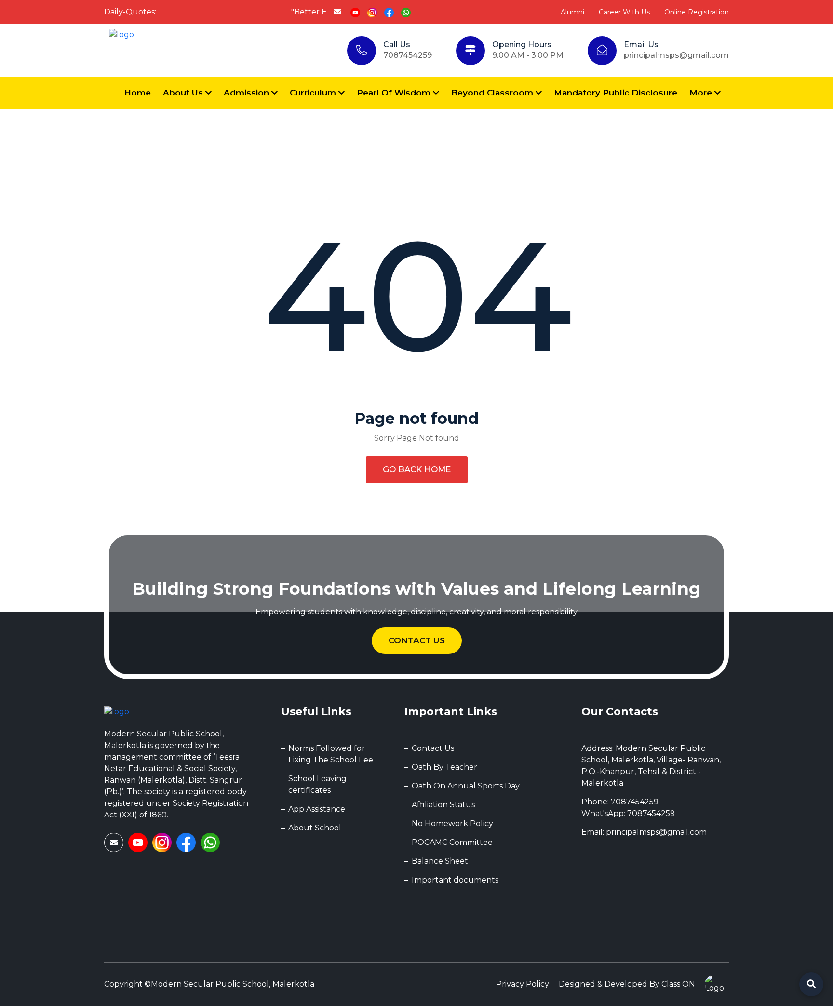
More (701, 92)
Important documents (455, 879)
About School (314, 827)
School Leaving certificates (317, 784)
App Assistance (316, 809)
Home (137, 92)
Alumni (572, 12)
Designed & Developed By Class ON (627, 984)
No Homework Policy (452, 823)
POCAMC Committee (452, 842)
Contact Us (417, 640)
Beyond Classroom (493, 92)
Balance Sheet (440, 861)
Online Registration (696, 12)
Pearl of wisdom (395, 92)
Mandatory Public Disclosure (615, 92)
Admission (247, 92)
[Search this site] (811, 984)
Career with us (624, 12)
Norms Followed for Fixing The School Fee (330, 754)
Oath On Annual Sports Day (466, 785)
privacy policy (522, 984)
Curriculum (314, 92)
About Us (184, 92)
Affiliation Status (443, 804)
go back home (417, 469)
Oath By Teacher (444, 767)
